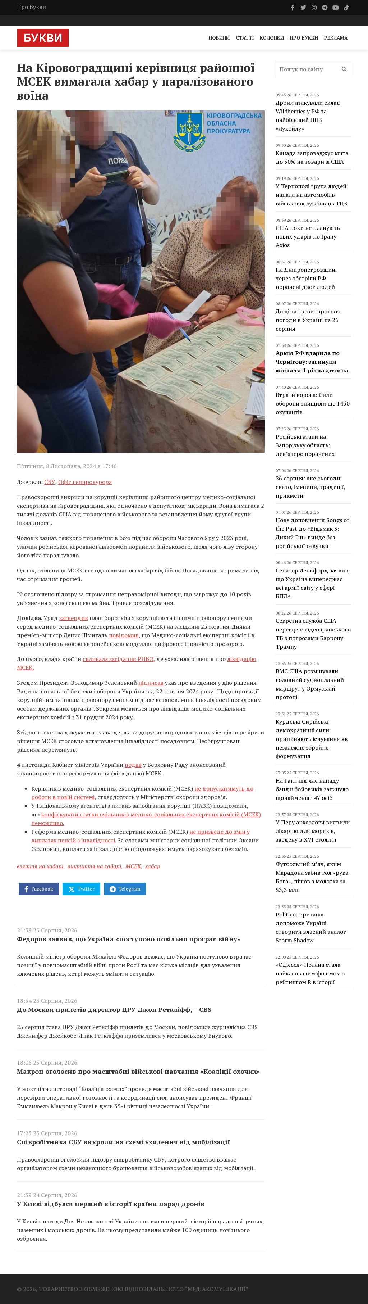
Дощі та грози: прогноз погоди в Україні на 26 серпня (308, 319)
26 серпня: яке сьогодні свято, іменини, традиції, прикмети (310, 486)
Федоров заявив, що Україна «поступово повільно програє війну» (128, 938)
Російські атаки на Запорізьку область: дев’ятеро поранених (305, 445)
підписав (151, 683)
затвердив (73, 618)
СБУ (49, 482)
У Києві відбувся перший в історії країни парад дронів (110, 1203)
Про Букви (31, 7)
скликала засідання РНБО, (119, 659)
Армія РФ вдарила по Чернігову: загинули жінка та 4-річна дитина (312, 361)
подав (133, 765)
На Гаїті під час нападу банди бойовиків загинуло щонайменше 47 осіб (312, 789)
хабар (152, 866)
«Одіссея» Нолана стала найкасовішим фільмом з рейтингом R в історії (310, 973)
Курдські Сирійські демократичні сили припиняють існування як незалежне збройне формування (312, 738)
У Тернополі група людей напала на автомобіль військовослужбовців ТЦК (312, 194)
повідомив (124, 635)
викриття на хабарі (94, 866)
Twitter (86, 888)
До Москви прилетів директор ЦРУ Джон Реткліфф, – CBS (114, 1009)
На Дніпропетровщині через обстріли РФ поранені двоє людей (306, 278)
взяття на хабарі (40, 866)
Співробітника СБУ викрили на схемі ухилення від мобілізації (123, 1141)
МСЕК (133, 866)
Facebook (41, 888)
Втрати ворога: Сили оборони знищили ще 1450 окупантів (313, 403)
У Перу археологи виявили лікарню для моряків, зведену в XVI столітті (313, 830)
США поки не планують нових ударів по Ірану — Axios (309, 236)
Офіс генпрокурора (85, 482)
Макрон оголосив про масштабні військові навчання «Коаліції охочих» (138, 1071)
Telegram (129, 888)
